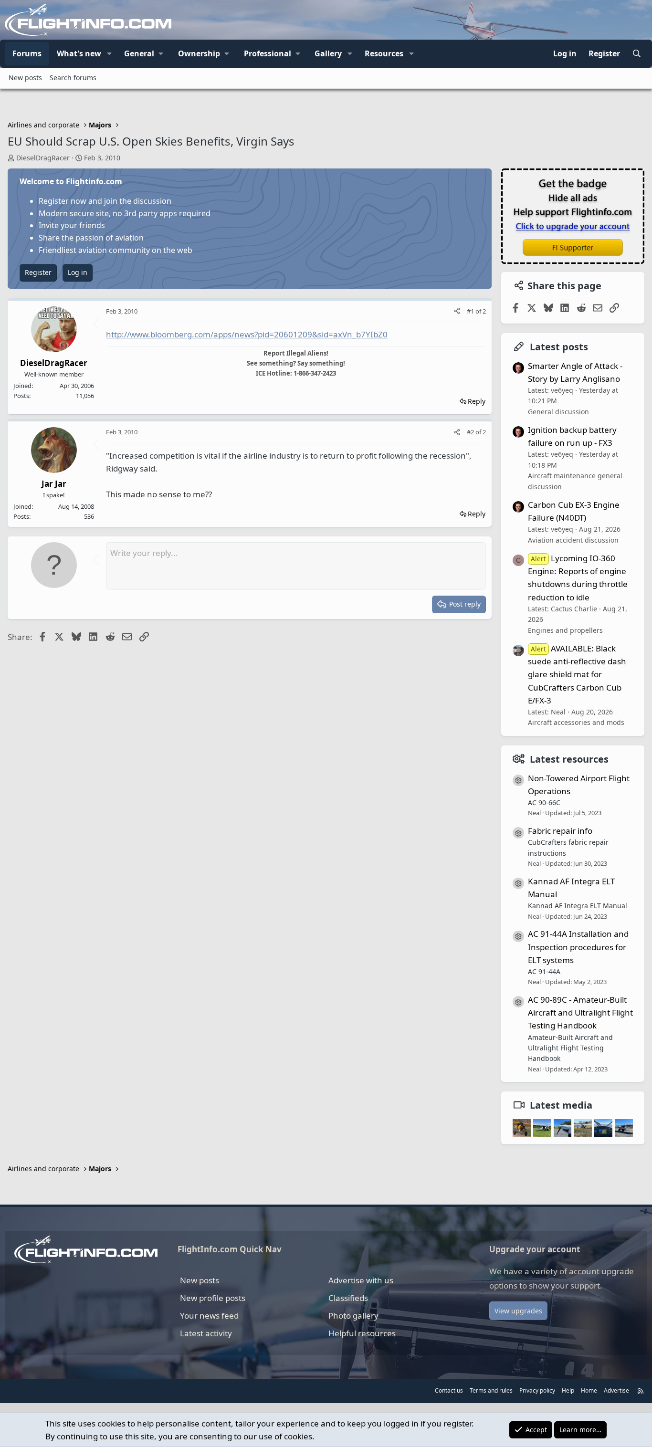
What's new (79, 53)
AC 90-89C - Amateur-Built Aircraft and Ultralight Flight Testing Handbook (580, 1012)
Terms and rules (491, 1390)
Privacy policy (537, 1390)
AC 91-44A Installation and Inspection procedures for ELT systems (578, 946)
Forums (27, 53)
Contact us (449, 1390)
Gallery (328, 53)
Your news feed (209, 1315)
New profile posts (212, 1297)
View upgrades (518, 1310)
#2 (471, 432)
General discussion (558, 411)
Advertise (616, 1390)
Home (589, 1390)
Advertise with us (360, 1280)
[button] (109, 54)
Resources (384, 53)
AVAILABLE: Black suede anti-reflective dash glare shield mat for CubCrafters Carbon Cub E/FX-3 (577, 674)
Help (568, 1390)
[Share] (457, 311)
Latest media (561, 1105)
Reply (476, 401)
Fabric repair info (560, 830)
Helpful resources (362, 1333)
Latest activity (206, 1333)
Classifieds (348, 1297)
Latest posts (559, 346)
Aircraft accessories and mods (576, 722)
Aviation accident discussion (573, 540)
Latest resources (569, 759)
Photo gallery (353, 1315)
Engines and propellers (565, 630)
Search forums (73, 77)
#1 (471, 311)
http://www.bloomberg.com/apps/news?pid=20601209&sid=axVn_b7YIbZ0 (247, 334)
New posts (25, 77)
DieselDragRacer (43, 157)
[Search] (636, 54)
